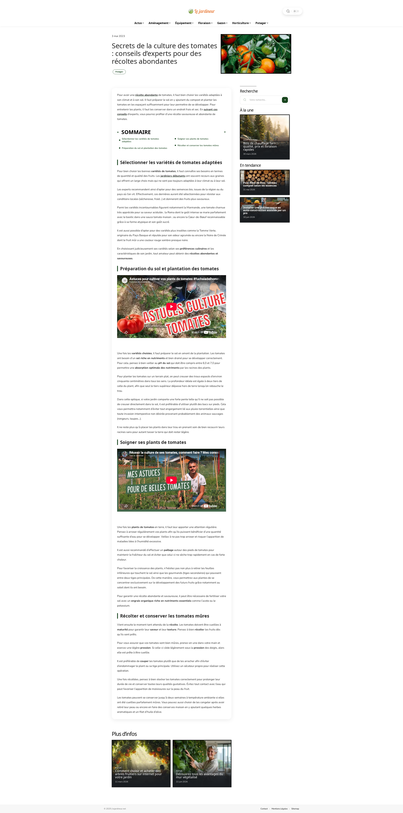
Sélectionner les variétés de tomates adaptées (140, 140)
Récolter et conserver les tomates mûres (198, 145)
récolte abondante (146, 95)
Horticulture (250, 140)
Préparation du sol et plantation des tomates (144, 148)
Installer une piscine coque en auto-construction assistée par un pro (264, 210)
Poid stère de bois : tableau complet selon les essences (260, 184)
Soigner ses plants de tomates (193, 138)
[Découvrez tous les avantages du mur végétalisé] (202, 763)
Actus (118, 768)
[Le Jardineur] (201, 11)
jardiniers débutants (173, 176)
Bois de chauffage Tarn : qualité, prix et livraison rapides (260, 146)
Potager (119, 71)
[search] (288, 11)
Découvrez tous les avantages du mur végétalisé (199, 775)
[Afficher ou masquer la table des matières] (188, 132)
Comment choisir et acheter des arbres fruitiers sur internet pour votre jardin (138, 774)
